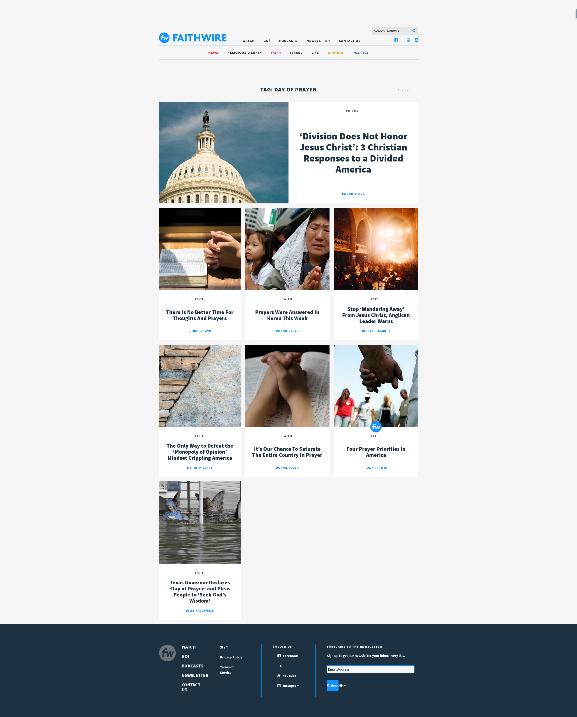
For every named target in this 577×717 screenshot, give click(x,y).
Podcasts (288, 40)
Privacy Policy (231, 657)
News (213, 52)
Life (315, 52)
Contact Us (350, 40)
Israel (296, 52)
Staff (224, 647)
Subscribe (333, 685)
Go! (266, 40)
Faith (276, 52)
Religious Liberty (244, 52)
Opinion (335, 52)
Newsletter (318, 40)
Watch (249, 40)
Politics (361, 52)
